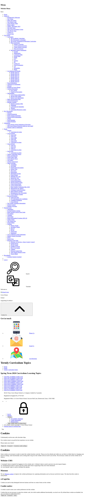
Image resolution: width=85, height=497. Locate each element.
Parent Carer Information (17, 98)
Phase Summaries (15, 43)
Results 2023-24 (15, 74)
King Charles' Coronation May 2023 (20, 187)
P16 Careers (14, 90)
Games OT (17, 63)
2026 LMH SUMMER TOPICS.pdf (13, 381)
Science (16, 60)
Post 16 (13, 228)
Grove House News (12, 158)
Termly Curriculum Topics (14, 154)
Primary (9, 130)
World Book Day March (17, 188)
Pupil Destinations (12, 83)
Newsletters (10, 213)
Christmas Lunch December (18, 190)
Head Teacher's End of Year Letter (16, 212)
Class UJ (13, 148)
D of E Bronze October (17, 194)
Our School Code (12, 22)
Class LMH (14, 138)
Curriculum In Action (16, 132)
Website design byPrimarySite (12, 426)
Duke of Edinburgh (12, 155)
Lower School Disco (16, 185)
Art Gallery (10, 160)
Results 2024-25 (15, 72)
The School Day (11, 221)
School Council (11, 205)
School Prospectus (12, 114)
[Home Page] (5, 292)
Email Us (31, 346)
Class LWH (14, 141)
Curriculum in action (16, 142)
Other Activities (11, 163)
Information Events (16, 173)
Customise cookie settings (20, 446)
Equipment (13, 233)
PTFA (9, 237)
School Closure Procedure (14, 236)
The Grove (13, 170)
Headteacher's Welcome (13, 17)
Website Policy (14, 421)
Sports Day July (15, 178)
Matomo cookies (9, 474)
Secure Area (10, 34)
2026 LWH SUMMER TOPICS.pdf (13, 384)
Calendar (9, 215)
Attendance (10, 209)
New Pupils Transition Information (16, 203)
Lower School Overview (20, 45)
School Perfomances (16, 181)
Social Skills (17, 56)
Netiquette (13, 105)
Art (15, 66)
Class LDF (13, 135)
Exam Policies (14, 202)
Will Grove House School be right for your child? (20, 126)
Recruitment (7, 255)
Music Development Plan (14, 99)
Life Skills (13, 166)
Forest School (14, 175)
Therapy (9, 86)
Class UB (13, 147)
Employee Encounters (16, 92)
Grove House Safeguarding (18, 95)
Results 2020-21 (15, 78)
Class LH (13, 136)
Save (15, 495)
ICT (15, 59)
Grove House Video (12, 23)
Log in (5, 260)
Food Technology (18, 65)
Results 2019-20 (15, 80)
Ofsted (9, 118)
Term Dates (10, 216)
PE (15, 62)
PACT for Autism (15, 248)
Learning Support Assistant (14, 257)
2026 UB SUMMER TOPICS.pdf (13, 387)
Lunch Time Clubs (12, 157)
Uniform (9, 224)
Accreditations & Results (13, 71)
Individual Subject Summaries (18, 50)
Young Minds (14, 254)
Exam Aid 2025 (15, 197)
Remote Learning (11, 102)
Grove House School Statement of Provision (19, 124)
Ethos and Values (11, 20)
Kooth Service (14, 243)
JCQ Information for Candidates (19, 199)
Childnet (13, 249)
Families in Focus (15, 246)
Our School (7, 35)
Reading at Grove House (13, 87)
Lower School (11, 133)
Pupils (5, 129)
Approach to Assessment (13, 84)
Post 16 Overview (18, 48)
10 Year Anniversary (12, 161)
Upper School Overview (20, 47)
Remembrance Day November (19, 193)
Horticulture (14, 172)
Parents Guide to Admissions (14, 127)
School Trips (14, 169)
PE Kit (12, 230)
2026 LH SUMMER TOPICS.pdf (13, 379)
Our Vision (10, 19)
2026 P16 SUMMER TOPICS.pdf (13, 390)
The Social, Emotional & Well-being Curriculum (23, 41)
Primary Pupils (14, 225)
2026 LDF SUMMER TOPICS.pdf (13, 378)
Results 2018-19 (15, 81)
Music (15, 69)
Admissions (7, 123)
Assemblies (14, 164)
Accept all (9, 446)
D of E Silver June (15, 179)
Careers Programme (12, 89)
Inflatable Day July (16, 176)
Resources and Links (12, 240)
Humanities (17, 68)
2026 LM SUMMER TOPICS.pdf (13, 382)
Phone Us (31, 333)
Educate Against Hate (16, 251)
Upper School (11, 144)
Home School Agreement (14, 115)
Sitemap (9, 415)
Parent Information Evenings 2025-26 (17, 218)
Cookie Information (16, 420)
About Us (6, 16)
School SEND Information (14, 117)
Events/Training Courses (13, 210)
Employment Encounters (17, 167)
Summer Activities (12, 206)
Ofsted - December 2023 (13, 26)
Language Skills (18, 54)
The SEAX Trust (11, 31)
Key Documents (8, 111)
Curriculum (10, 37)
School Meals (10, 222)
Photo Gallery (11, 25)
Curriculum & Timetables (17, 106)
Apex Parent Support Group (18, 252)
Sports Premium (11, 121)
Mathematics (17, 53)
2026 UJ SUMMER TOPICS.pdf (13, 388)
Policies (9, 112)
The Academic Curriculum (18, 38)
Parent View (10, 239)
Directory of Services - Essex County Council (23, 242)
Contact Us (10, 32)
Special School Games (16, 182)
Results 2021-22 (15, 77)
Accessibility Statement (17, 418)
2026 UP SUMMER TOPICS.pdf (13, 385)
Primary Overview (19, 44)
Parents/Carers (8, 207)
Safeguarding (10, 93)
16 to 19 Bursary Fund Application (16, 234)
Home (5, 14)
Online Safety (11, 219)
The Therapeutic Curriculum (18, 40)
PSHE (15, 57)
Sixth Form (10, 151)
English (16, 51)
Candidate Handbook (16, 200)
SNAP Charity (14, 245)
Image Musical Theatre (17, 191)
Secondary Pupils (15, 227)
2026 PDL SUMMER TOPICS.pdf (13, 376)
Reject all (3, 446)
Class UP (13, 145)
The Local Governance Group (15, 29)
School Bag (14, 231)
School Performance (12, 100)
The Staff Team (11, 28)
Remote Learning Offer (17, 103)
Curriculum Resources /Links (18, 109)
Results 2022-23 (15, 75)
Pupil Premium (11, 120)
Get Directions (33, 358)
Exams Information (12, 196)
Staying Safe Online (16, 96)
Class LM (13, 139)
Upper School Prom (16, 184)
